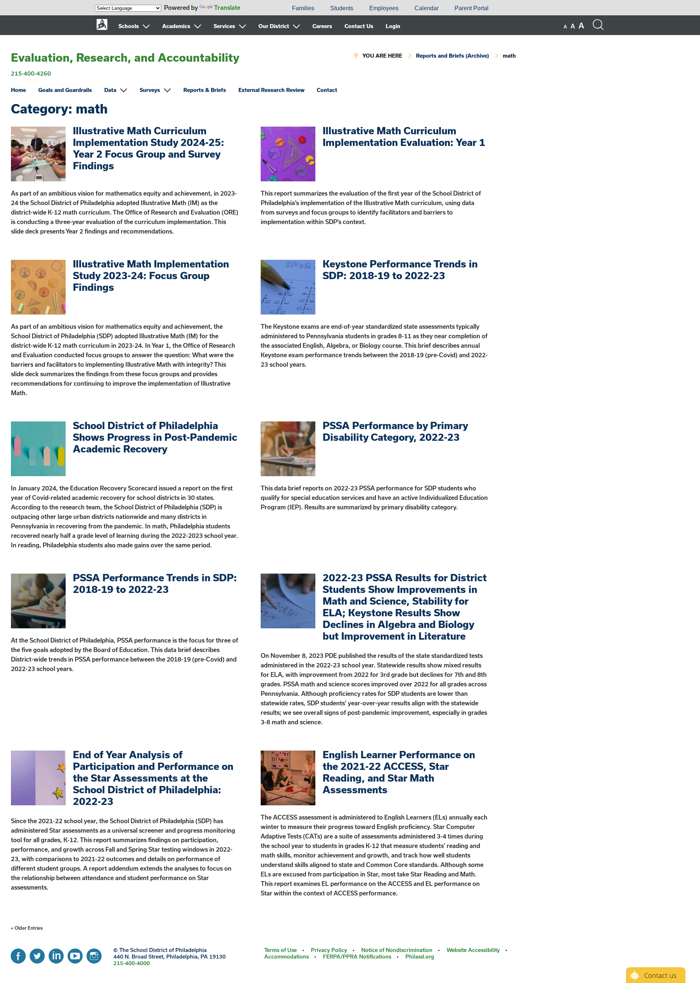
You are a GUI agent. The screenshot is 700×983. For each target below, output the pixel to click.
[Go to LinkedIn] (56, 954)
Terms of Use (280, 950)
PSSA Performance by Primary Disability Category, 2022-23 (395, 431)
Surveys (150, 90)
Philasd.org (419, 956)
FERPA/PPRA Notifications (357, 956)
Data (110, 90)
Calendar (427, 8)
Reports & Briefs (204, 90)
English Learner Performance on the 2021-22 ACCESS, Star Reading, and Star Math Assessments (399, 772)
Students (341, 8)
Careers (322, 26)
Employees (383, 8)
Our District (273, 26)
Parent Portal (472, 8)
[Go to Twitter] (37, 954)
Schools (128, 26)
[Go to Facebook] (18, 954)
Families (303, 8)
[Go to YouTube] (75, 954)
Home (18, 90)
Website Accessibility (473, 950)
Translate (227, 7)
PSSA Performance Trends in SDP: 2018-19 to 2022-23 (155, 583)
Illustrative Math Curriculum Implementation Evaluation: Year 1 (404, 136)
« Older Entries (27, 927)
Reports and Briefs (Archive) (452, 56)
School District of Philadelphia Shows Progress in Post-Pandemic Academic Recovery (155, 437)
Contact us (660, 975)
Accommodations (286, 956)
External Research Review (271, 90)
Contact (327, 90)
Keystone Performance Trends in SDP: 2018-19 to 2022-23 (400, 269)
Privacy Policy (329, 950)
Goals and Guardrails (65, 90)
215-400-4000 (131, 963)
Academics (176, 26)
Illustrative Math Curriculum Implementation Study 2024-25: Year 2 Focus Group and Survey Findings (148, 148)
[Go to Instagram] (94, 954)
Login (393, 26)
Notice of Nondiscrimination (396, 950)
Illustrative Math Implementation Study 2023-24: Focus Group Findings (151, 275)
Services (224, 26)
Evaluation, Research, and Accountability (125, 57)
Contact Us (359, 26)
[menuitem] (259, 8)
